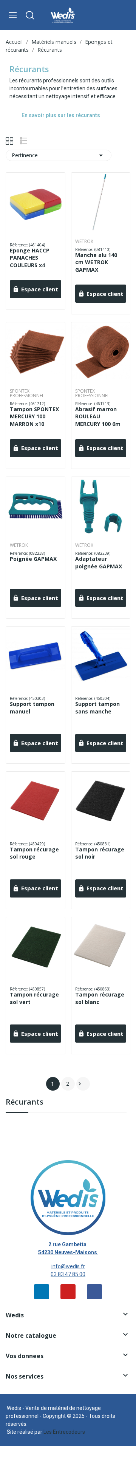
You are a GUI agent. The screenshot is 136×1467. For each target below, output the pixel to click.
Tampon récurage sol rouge (34, 853)
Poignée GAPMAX (33, 558)
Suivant (79, 1083)
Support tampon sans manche (97, 707)
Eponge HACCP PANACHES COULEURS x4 (29, 258)
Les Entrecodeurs (64, 1432)
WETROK (84, 241)
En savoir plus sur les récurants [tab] (61, 115)
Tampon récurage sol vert (34, 998)
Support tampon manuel (32, 707)
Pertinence (58, 155)
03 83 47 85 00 (68, 1274)
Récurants (24, 1102)
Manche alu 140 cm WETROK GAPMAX (96, 262)
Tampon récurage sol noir (99, 853)
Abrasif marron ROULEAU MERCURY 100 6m (98, 416)
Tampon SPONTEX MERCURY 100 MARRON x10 (34, 416)
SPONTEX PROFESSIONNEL (27, 393)
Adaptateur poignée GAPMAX (98, 562)
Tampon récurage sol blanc (99, 998)
